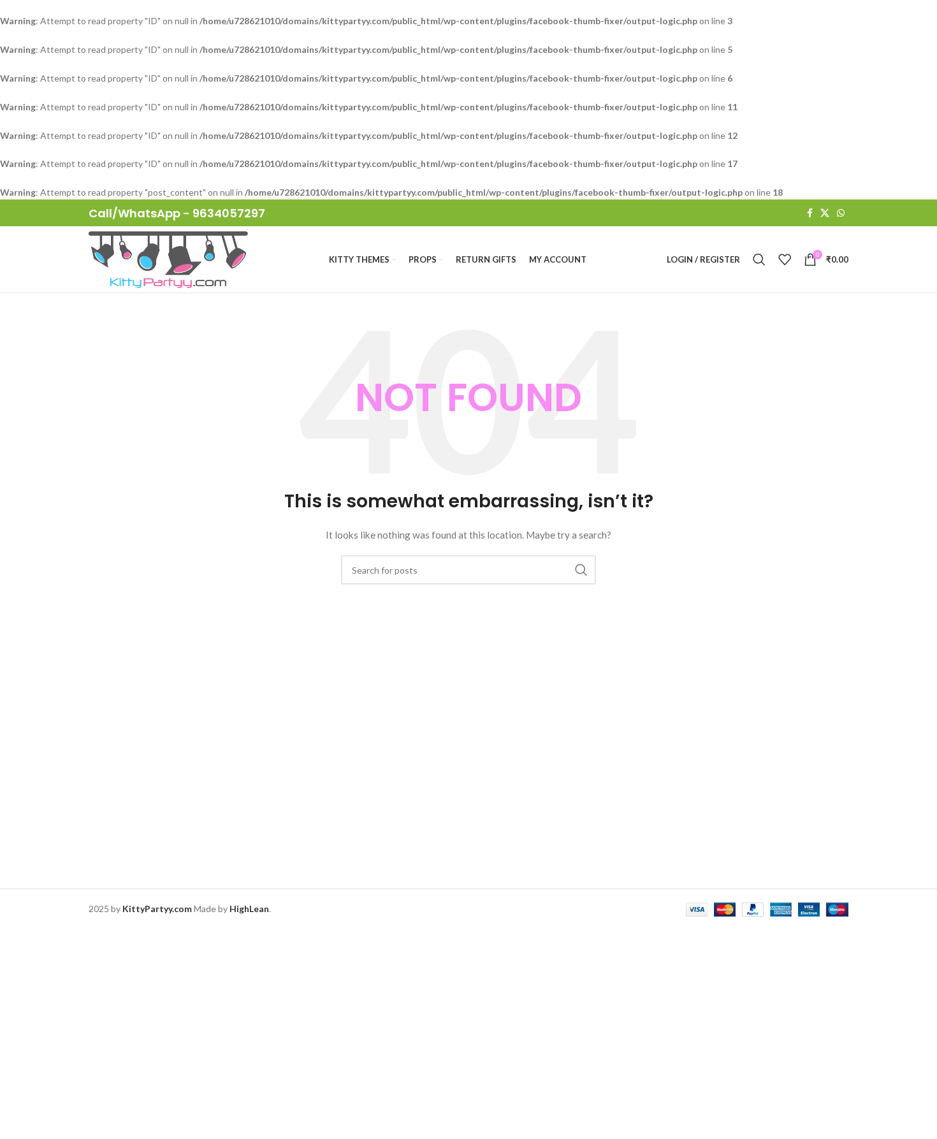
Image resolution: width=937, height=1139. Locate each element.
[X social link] (825, 213)
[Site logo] (168, 258)
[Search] (759, 259)
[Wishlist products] (784, 259)
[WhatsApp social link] (840, 213)
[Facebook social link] (810, 213)
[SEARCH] (581, 569)
